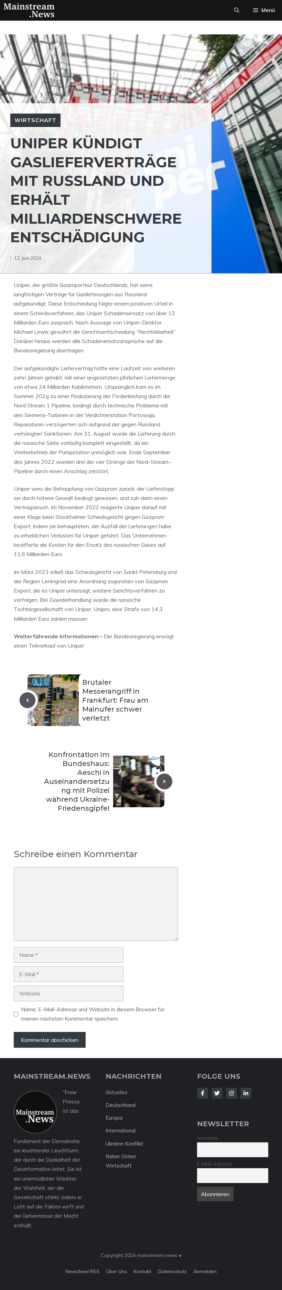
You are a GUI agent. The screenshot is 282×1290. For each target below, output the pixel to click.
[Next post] (164, 781)
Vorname (207, 1138)
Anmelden (205, 1271)
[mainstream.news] (29, 10)
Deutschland (120, 1105)
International (120, 1130)
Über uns (116, 1271)
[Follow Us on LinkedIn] (245, 1093)
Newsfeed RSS (82, 1271)
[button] (236, 10)
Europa (114, 1118)
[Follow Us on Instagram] (231, 1093)
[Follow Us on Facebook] (202, 1093)
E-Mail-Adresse (214, 1164)
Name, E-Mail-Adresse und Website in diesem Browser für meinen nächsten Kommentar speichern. (92, 1014)
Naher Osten (121, 1156)
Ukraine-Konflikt (124, 1143)
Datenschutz (172, 1271)
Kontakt (142, 1271)
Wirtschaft (35, 120)
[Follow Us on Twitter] (217, 1093)
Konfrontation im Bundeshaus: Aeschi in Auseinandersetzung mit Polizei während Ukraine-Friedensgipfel (77, 781)
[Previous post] (27, 700)
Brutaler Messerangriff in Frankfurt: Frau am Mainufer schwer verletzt (115, 700)
